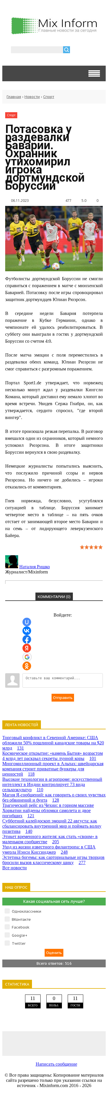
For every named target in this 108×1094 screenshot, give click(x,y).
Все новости (14, 867)
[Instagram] (74, 1043)
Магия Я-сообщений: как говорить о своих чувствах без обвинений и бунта (54, 797)
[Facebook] (33, 1043)
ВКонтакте (21, 919)
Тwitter (19, 943)
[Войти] (77, 50)
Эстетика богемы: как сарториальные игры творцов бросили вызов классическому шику (53, 860)
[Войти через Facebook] (26, 639)
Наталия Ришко (34, 566)
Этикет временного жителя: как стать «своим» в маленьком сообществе (50, 839)
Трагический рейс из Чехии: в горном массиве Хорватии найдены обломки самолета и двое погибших (48, 810)
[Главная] (54, 32)
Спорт (48, 96)
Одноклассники (26, 911)
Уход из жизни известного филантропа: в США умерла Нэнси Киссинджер (49, 849)
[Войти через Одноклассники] (26, 666)
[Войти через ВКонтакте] (26, 630)
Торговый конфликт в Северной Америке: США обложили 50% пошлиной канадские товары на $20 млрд (53, 742)
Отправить (63, 697)
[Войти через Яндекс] (26, 648)
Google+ (19, 935)
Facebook (20, 927)
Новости (32, 96)
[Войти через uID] (26, 622)
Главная (14, 96)
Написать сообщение (56, 1064)
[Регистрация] (91, 50)
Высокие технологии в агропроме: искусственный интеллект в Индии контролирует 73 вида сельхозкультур (52, 784)
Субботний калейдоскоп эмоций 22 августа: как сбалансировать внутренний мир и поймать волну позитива (51, 826)
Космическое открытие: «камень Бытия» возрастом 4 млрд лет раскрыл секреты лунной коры (52, 756)
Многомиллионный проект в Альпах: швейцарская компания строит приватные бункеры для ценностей (52, 768)
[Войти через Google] (27, 657)
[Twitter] (53, 1043)
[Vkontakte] (12, 1043)
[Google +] (95, 1043)
